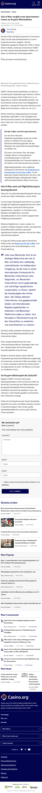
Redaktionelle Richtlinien (9, 769)
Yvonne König (11, 29)
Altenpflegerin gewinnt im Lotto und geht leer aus (18, 572)
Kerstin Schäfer (5, 514)
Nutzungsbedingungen (8, 761)
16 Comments (33, 627)
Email (4, 471)
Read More (10, 32)
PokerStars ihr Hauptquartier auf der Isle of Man (22, 171)
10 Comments (33, 636)
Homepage (5, 715)
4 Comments (30, 646)
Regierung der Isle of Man (24, 243)
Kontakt (3, 722)
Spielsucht (4, 777)
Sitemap (3, 773)
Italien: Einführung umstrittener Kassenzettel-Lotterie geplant (34, 679)
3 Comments (28, 665)
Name (4, 459)
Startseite (4, 757)
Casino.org (22, 791)
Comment (6, 435)
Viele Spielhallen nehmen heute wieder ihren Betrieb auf (21, 603)
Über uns (4, 718)
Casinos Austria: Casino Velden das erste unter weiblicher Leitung (9, 676)
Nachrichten (5, 12)
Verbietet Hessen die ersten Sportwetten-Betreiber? (19, 532)
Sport (14, 12)
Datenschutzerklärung (8, 765)
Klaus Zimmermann (21, 546)
